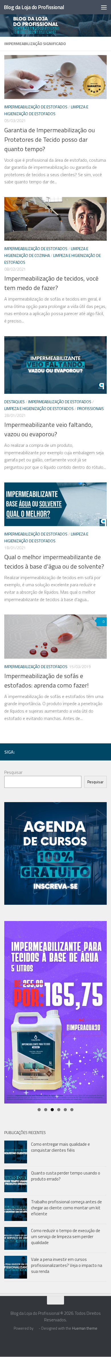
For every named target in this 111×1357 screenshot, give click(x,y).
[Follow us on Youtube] (85, 751)
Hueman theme (84, 1328)
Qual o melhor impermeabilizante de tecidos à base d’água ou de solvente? (54, 561)
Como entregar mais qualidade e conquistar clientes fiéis (60, 1147)
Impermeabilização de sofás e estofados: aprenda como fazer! (46, 680)
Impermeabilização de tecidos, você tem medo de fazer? (51, 283)
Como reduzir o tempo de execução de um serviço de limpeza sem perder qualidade (65, 1236)
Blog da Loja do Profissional (34, 7)
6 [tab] (71, 1109)
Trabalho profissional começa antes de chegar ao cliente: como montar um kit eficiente (66, 1207)
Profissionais (90, 408)
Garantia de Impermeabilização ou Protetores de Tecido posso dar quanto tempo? (49, 139)
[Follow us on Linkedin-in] (57, 751)
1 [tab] (39, 1109)
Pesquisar (13, 772)
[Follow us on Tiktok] (76, 751)
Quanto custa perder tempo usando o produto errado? (65, 1176)
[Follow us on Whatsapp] (103, 751)
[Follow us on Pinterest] (94, 751)
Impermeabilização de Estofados (35, 107)
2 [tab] (45, 1109)
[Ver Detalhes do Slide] (55, 1012)
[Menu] (104, 7)
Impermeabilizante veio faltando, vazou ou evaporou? (48, 429)
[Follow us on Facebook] (48, 751)
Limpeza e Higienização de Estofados (39, 408)
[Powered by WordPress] (36, 1328)
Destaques (14, 402)
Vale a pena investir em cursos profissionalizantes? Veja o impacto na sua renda (66, 1265)
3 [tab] (52, 1109)
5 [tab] (65, 1109)
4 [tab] (58, 1109)
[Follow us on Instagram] (66, 751)
